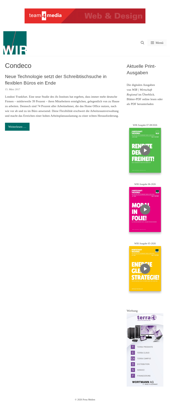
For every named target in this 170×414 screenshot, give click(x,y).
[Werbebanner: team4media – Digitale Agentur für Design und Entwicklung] (85, 22)
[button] (142, 42)
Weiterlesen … (17, 126)
